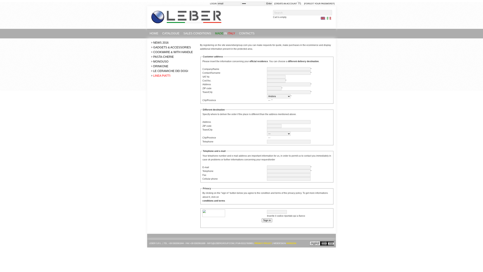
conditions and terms (213, 200)
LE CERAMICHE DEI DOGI (170, 71)
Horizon (291, 243)
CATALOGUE (170, 33)
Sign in (267, 220)
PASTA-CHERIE (163, 56)
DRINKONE (160, 66)
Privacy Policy (263, 243)
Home (154, 33)
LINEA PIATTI (161, 75)
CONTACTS (247, 33)
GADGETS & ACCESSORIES (172, 47)
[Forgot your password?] (319, 3)
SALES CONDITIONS (197, 33)
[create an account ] (287, 3)
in (225, 33)
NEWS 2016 (160, 42)
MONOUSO (160, 61)
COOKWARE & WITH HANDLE (173, 52)
